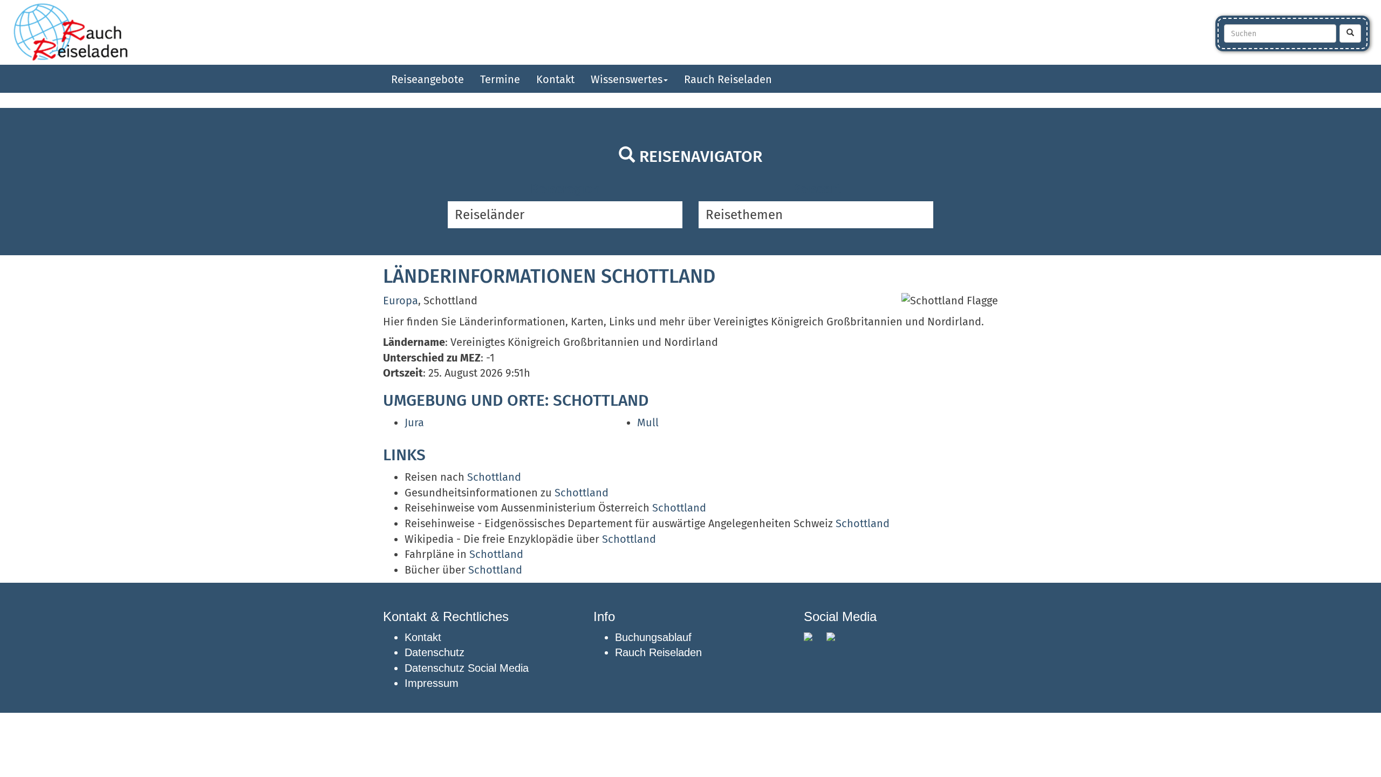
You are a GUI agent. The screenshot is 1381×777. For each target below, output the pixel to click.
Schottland (494, 477)
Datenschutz (434, 652)
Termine (500, 79)
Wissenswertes (626, 79)
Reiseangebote (427, 79)
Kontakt (555, 79)
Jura (414, 422)
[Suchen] (1350, 33)
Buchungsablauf (653, 637)
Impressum (432, 683)
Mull (648, 422)
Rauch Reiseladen (728, 79)
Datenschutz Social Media (467, 668)
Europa (400, 300)
